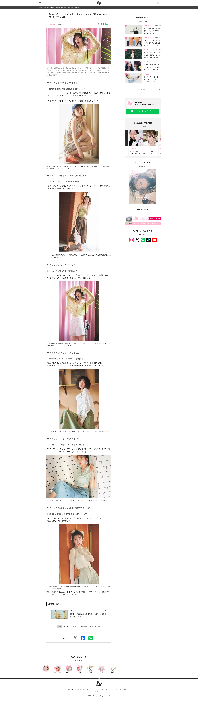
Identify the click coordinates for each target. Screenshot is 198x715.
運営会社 (118, 689)
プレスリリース (98, 692)
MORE (143, 89)
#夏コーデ (75, 626)
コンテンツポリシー (108, 689)
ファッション (46, 7)
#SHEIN (66, 626)
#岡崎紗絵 (84, 626)
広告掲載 (76, 689)
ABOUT (69, 689)
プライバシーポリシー (94, 689)
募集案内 (83, 689)
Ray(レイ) (40, 7)
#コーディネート (95, 626)
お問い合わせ (126, 689)
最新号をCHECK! (143, 209)
